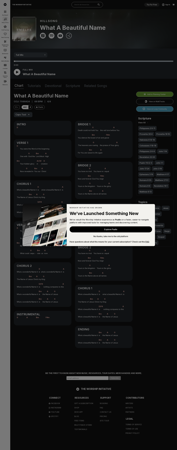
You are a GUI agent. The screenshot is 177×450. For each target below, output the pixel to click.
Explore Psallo (110, 229)
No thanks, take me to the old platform (110, 236)
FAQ (147, 242)
